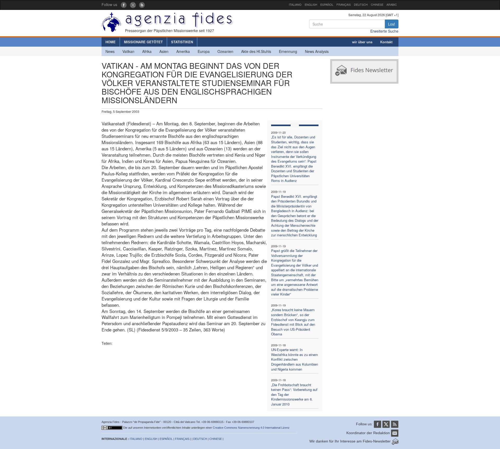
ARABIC (391, 4)
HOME (110, 41)
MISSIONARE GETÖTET (143, 41)
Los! (391, 24)
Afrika (147, 51)
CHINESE (377, 4)
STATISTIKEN (182, 41)
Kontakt (386, 41)
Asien (163, 51)
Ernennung (288, 51)
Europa (204, 51)
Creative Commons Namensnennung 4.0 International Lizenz (251, 427)
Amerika (183, 51)
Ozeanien (225, 51)
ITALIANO (295, 4)
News (110, 51)
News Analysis (317, 51)
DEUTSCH (361, 4)
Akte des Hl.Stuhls (256, 51)
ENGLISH (311, 4)
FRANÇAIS (343, 4)
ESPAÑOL (326, 4)
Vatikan (128, 51)
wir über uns (362, 41)
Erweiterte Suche (384, 31)
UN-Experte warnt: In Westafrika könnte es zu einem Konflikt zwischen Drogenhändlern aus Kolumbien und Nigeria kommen (294, 359)
